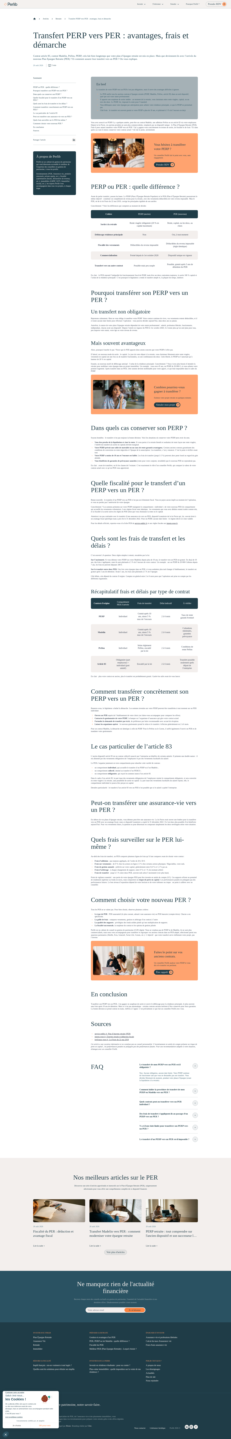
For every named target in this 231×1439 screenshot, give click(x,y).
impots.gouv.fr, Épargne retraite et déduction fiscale (114, 1037)
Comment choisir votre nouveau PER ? (48, 124)
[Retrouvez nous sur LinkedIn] (187, 1427)
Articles (46, 19)
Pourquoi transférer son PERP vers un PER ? (50, 91)
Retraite (58, 19)
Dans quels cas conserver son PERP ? (47, 94)
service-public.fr (141, 523)
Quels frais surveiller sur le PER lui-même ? (50, 120)
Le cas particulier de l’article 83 (45, 113)
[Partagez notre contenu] (74, 140)
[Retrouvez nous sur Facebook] (196, 1427)
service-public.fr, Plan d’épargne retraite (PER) (113, 1034)
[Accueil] (34, 19)
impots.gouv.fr (172, 523)
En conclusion (38, 127)
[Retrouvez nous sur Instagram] (191, 1427)
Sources (36, 131)
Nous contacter (140, 1428)
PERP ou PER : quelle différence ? (46, 87)
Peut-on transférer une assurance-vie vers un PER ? (52, 116)
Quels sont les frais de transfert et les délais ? (50, 104)
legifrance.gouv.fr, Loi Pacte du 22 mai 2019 (112, 1040)
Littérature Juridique (157, 1428)
